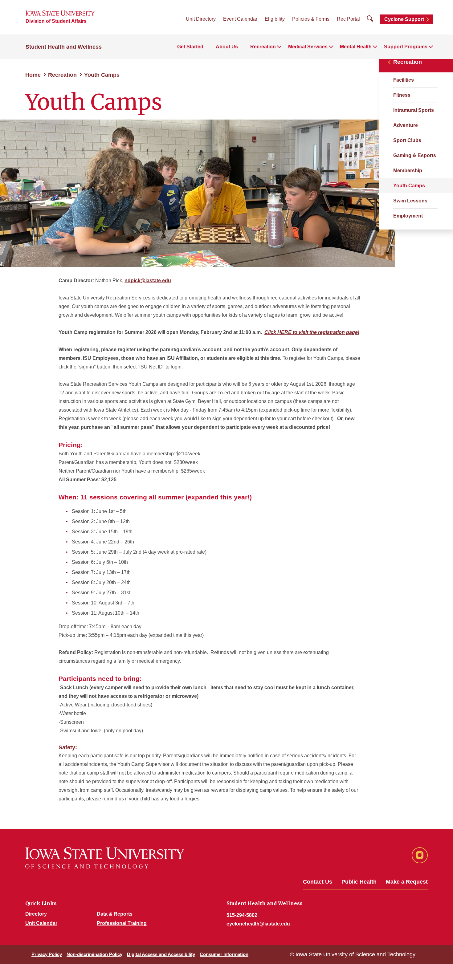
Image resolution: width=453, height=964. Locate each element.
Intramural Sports (413, 110)
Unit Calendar (41, 923)
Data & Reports (115, 914)
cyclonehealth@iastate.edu (258, 923)
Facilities (403, 80)
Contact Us (317, 882)
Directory (36, 914)
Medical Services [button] (308, 46)
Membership (407, 170)
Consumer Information (224, 954)
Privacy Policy (46, 954)
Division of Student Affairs (56, 21)
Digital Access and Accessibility (161, 954)
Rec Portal (348, 19)
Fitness (401, 95)
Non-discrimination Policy (94, 954)
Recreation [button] (263, 46)
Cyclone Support (404, 19)
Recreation (62, 75)
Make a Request (407, 882)
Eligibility (275, 19)
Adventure (405, 125)
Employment (408, 215)
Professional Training (122, 923)
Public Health (359, 882)
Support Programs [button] (405, 46)
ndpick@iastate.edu (147, 280)
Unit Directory (201, 19)
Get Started (190, 46)
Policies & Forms (310, 19)
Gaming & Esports (414, 155)
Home (33, 75)
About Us (227, 46)
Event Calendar (240, 19)
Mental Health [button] (356, 46)
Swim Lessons (410, 200)
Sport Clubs (407, 140)
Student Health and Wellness (64, 47)
